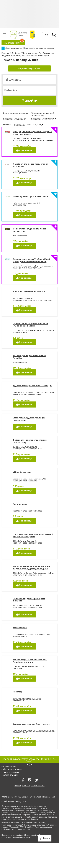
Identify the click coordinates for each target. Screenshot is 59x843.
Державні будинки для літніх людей (42, 120)
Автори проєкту (37, 786)
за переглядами (34, 125)
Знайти (30, 101)
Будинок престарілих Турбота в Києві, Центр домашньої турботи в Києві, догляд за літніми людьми (31, 261)
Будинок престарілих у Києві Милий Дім (32, 386)
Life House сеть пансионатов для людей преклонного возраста (33, 535)
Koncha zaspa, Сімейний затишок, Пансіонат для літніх (30, 661)
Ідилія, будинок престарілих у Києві (30, 196)
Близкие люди (20, 628)
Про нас (18, 786)
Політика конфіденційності (13, 835)
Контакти (26, 786)
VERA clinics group (22, 472)
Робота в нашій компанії (12, 769)
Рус (46, 34)
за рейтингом (19, 125)
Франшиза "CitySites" (11, 772)
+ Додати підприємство (29, 68)
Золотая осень (20, 504)
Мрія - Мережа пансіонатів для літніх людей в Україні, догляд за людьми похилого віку (31, 568)
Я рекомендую (26, 150)
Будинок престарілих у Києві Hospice (31, 724)
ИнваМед (17, 692)
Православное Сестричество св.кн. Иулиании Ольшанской (30, 324)
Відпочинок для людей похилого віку (42, 114)
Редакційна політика (21, 837)
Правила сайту (31, 835)
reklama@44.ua (48, 797)
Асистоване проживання (15, 113)
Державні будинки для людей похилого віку (14, 120)
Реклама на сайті (9, 766)
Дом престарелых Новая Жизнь (29, 291)
